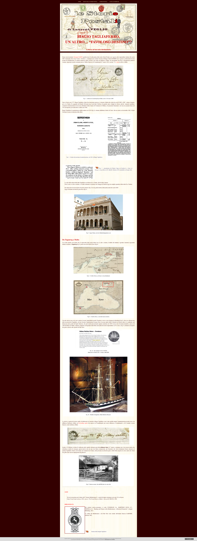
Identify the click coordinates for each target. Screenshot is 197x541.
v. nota (117, 62)
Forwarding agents (83, 423)
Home (79, 1)
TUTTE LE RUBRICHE (114, 1)
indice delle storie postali (90, 1)
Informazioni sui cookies (110, 539)
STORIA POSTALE (103, 1)
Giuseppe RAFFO (78, 57)
